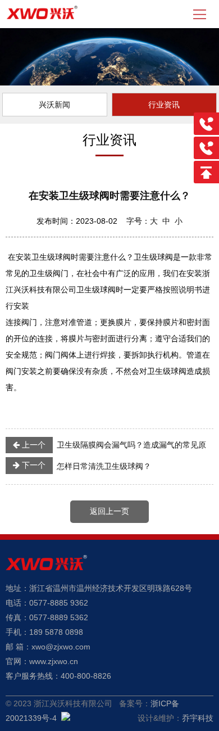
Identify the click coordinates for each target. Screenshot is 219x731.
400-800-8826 (86, 675)
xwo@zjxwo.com (60, 646)
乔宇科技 (197, 718)
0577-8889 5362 (58, 617)
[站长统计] (65, 718)
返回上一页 (109, 511)
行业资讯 (164, 104)
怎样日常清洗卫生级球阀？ (85, 466)
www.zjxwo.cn (53, 661)
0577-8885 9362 (58, 602)
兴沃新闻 (54, 104)
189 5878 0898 (56, 632)
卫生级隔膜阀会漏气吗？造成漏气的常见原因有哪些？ (106, 447)
